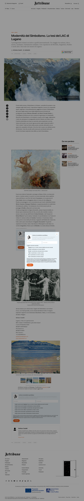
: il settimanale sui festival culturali (35, 256)
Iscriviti (30, 265)
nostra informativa (44, 259)
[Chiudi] (57, 234)
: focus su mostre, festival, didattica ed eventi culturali (40, 247)
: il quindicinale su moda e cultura (36, 252)
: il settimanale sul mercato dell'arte (36, 249)
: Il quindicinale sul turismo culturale (36, 254)
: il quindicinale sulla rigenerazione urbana (38, 251)
